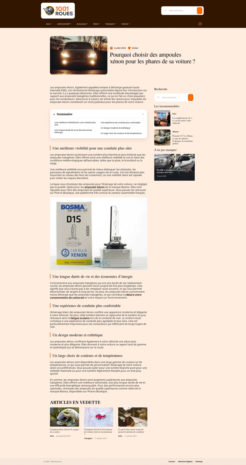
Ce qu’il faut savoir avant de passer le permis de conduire (131, 430)
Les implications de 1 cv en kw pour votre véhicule (182, 120)
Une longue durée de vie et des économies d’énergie (73, 131)
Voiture (135, 48)
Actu (52, 436)
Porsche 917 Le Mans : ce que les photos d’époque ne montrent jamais (183, 139)
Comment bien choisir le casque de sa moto (64, 430)
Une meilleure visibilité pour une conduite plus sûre (75, 123)
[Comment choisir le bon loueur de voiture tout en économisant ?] (98, 417)
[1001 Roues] (58, 10)
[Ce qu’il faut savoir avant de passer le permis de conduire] (132, 417)
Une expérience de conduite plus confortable (120, 122)
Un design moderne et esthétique (115, 128)
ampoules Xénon (94, 187)
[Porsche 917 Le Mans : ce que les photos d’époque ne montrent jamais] (162, 137)
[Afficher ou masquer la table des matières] (108, 114)
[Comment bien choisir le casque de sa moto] (64, 417)
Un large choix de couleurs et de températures (121, 133)
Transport (88, 438)
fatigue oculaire (80, 318)
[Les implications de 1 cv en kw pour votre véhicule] (162, 118)
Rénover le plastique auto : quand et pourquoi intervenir (171, 171)
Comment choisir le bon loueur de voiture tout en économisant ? (98, 432)
